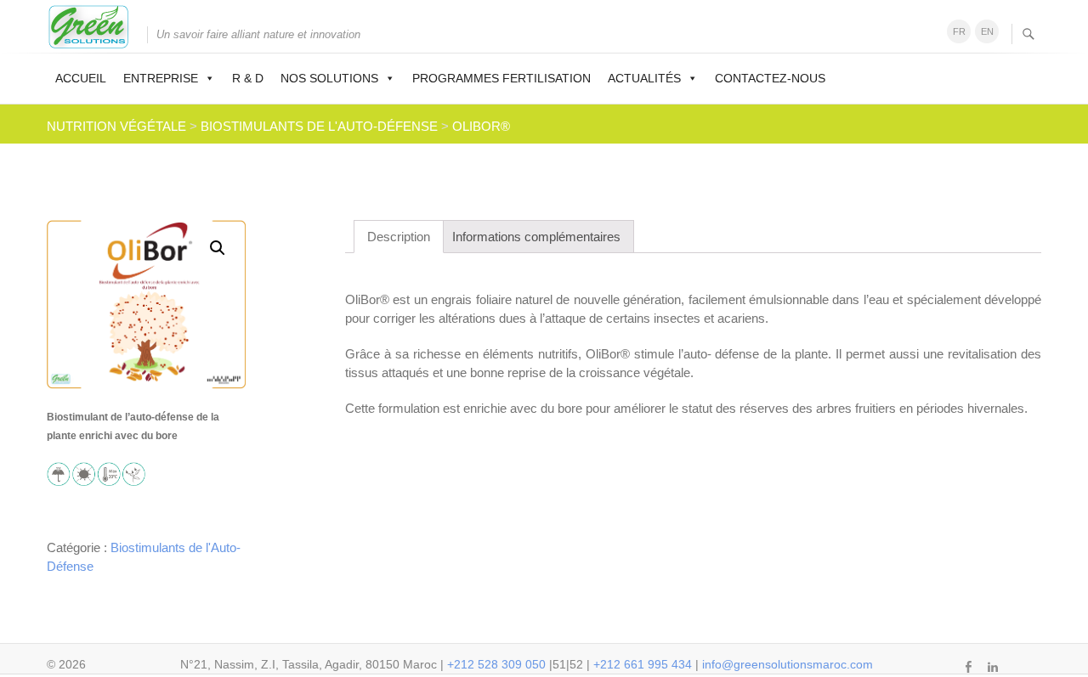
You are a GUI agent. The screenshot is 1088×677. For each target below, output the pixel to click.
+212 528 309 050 (496, 664)
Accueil (80, 78)
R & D (248, 78)
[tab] (399, 236)
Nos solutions (329, 78)
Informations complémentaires (536, 236)
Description (398, 236)
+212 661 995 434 (642, 664)
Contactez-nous (770, 78)
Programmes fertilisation (501, 78)
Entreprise (160, 78)
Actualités (644, 78)
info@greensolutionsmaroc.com (787, 664)
